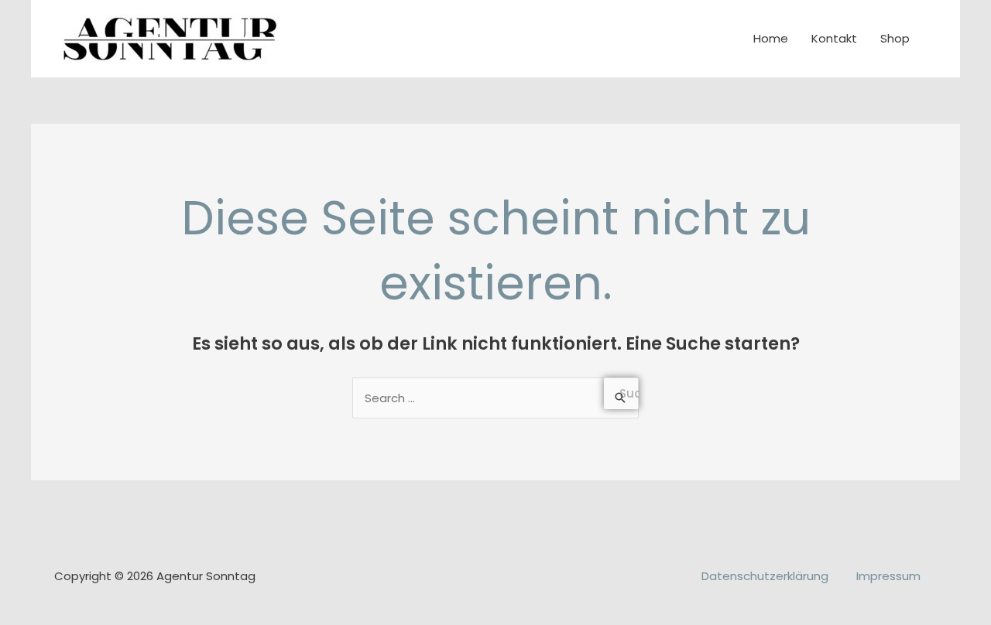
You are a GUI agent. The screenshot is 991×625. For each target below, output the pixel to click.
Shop (895, 38)
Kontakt (834, 38)
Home (770, 38)
